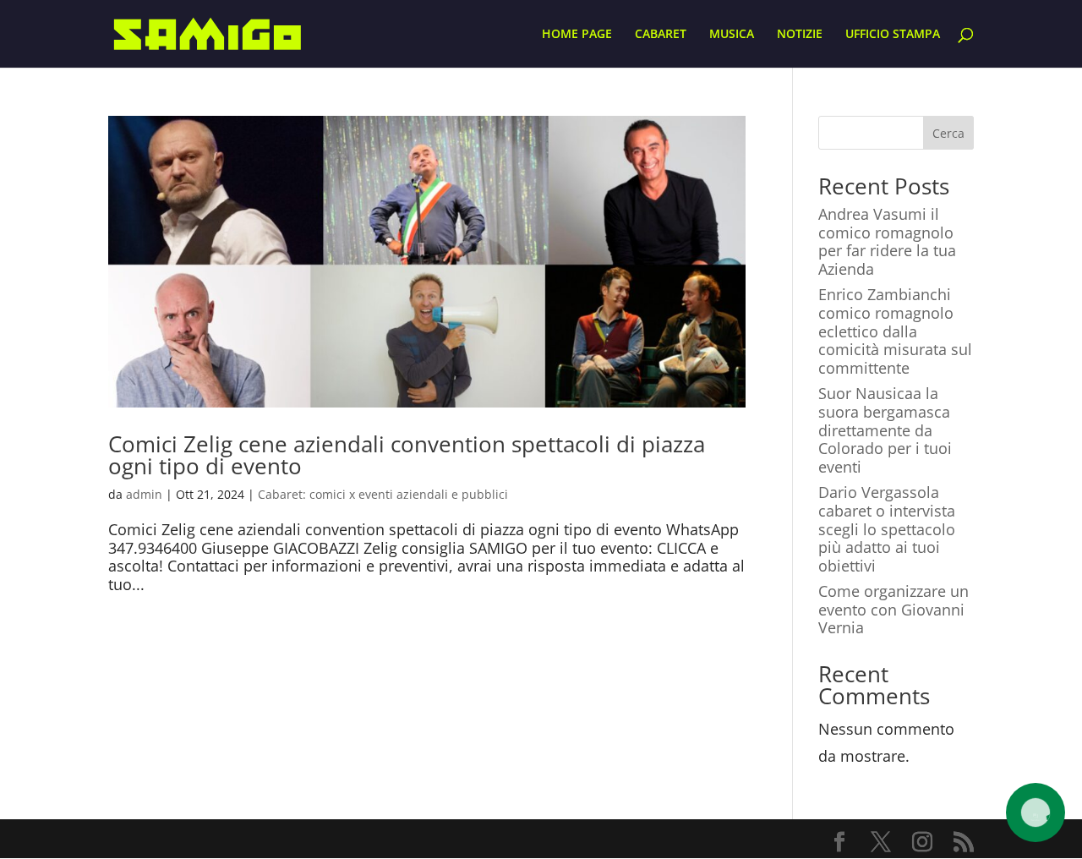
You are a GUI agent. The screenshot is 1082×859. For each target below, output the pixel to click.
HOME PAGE (577, 34)
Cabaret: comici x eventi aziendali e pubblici (383, 494)
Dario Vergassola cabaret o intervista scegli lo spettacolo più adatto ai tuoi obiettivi (886, 528)
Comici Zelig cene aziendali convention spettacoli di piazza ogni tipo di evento (406, 455)
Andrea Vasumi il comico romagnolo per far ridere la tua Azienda (887, 241)
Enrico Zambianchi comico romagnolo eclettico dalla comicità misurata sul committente (895, 330)
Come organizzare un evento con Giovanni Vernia (893, 609)
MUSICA (731, 34)
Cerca (948, 133)
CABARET (660, 34)
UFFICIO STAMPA (892, 34)
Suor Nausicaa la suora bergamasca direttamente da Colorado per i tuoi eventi (885, 429)
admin (144, 494)
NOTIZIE (799, 34)
